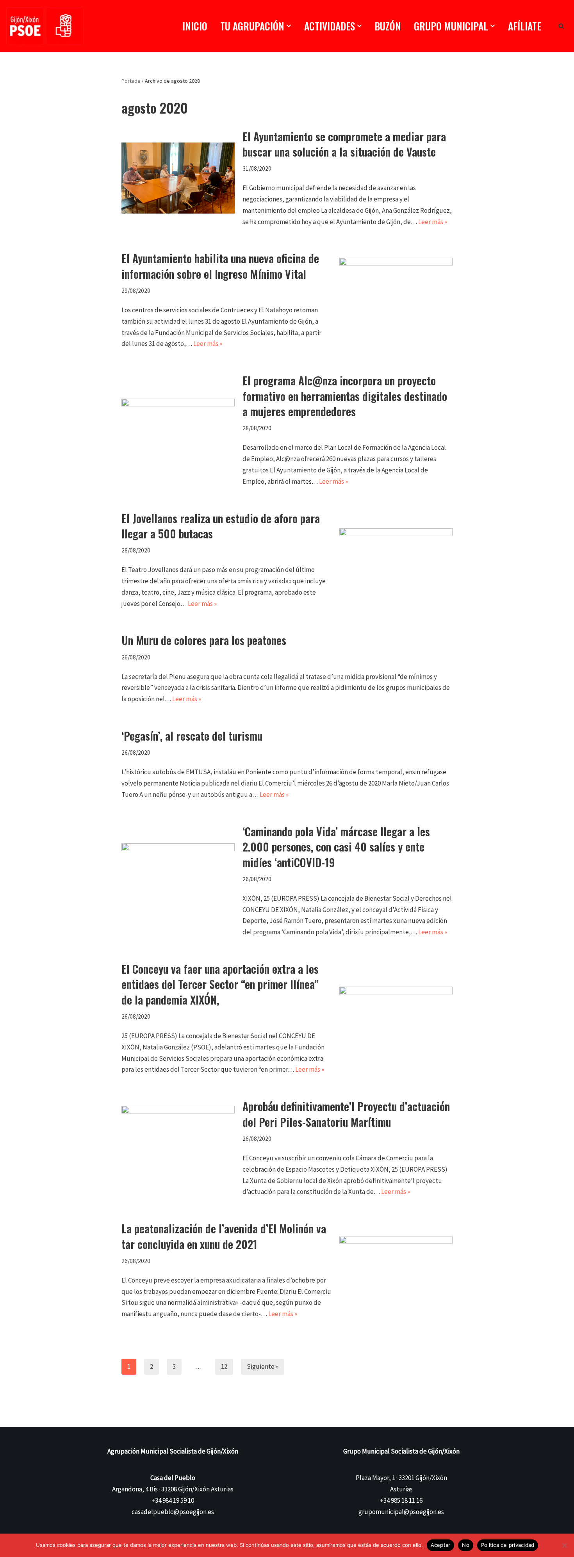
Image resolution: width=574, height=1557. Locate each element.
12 (224, 1366)
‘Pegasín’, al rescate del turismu (191, 736)
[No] (564, 1545)
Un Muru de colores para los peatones (203, 640)
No (465, 1545)
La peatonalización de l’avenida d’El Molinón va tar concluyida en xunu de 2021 (223, 1236)
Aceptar (441, 1545)
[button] (288, 26)
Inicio (194, 26)
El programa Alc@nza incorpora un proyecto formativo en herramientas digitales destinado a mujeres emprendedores (344, 395)
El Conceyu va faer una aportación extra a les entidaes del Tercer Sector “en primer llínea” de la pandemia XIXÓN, (220, 984)
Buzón (387, 26)
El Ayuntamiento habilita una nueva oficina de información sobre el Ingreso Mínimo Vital (220, 265)
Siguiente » (262, 1366)
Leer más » (432, 221)
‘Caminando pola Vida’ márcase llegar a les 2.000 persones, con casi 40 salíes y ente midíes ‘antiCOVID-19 (336, 846)
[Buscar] (561, 26)
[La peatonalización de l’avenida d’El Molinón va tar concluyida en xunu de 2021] (396, 1270)
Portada (130, 80)
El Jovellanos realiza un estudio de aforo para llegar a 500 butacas (220, 526)
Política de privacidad (508, 1545)
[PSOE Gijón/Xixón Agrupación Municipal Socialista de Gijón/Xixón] (45, 26)
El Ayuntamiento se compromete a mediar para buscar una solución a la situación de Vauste (344, 144)
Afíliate (524, 26)
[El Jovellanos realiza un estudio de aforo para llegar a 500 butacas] (396, 560)
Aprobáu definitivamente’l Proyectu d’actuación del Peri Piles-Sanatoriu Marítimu (346, 1113)
